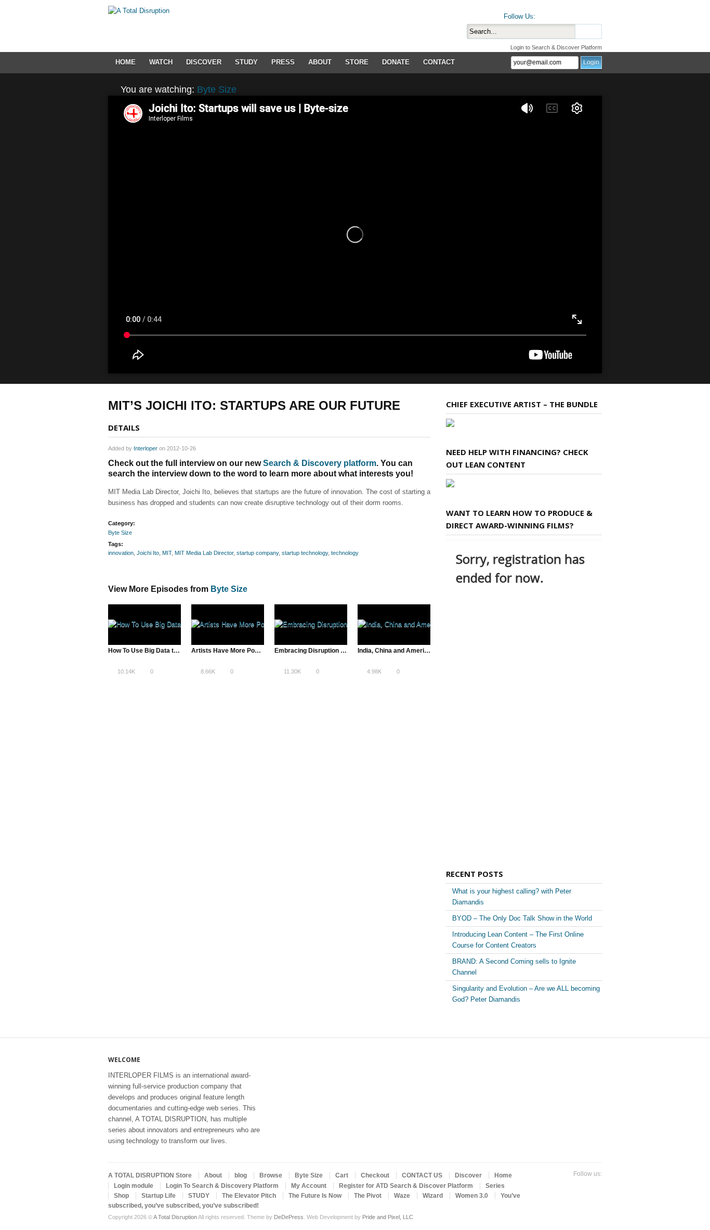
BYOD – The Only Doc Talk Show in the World (522, 918)
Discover (468, 1175)
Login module (133, 1185)
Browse (270, 1175)
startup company (257, 553)
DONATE (396, 62)
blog (240, 1175)
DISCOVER (203, 62)
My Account (308, 1185)
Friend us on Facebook (562, 14)
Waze (402, 1195)
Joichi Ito (148, 553)
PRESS (283, 62)
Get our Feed (595, 14)
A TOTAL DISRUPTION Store (150, 1175)
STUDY (246, 62)
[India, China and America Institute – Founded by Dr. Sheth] (394, 624)
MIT (167, 553)
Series (495, 1185)
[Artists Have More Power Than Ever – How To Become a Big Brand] (227, 624)
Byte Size (216, 89)
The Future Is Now (314, 1195)
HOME (125, 62)
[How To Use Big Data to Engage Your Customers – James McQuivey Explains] (144, 624)
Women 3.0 (471, 1195)
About (213, 1175)
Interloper (145, 448)
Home (503, 1175)
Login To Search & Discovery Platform (222, 1185)
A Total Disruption (175, 1217)
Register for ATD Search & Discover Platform (406, 1185)
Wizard (433, 1195)
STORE (357, 62)
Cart (341, 1175)
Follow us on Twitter (546, 14)
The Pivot (368, 1195)
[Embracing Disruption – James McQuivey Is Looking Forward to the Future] (310, 624)
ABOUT (320, 62)
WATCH (161, 62)
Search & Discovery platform (319, 463)
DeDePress (289, 1217)
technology (345, 553)
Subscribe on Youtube (579, 14)
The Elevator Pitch (249, 1195)
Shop (121, 1195)
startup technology (305, 553)
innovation (121, 553)
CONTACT (439, 62)
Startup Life (158, 1195)
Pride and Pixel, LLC (387, 1217)
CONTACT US (422, 1175)
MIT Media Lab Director (204, 553)
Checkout (375, 1175)
